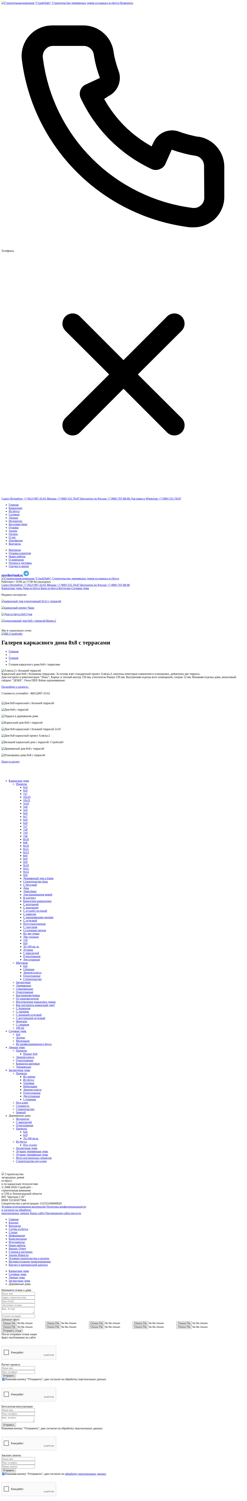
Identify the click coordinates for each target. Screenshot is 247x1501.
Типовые (28, 1083)
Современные (24, 988)
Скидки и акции (19, 566)
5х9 (25, 810)
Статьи (13, 1232)
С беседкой (30, 884)
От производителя (27, 998)
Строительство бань (35, 881)
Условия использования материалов (23, 1206)
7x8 (25, 829)
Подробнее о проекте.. (15, 686)
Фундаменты (17, 1242)
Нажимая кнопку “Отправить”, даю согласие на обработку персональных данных (55, 1379)
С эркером (22, 1011)
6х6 (25, 790)
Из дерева (29, 1076)
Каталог (14, 1222)
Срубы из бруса (18, 1229)
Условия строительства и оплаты (29, 1258)
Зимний (21, 1112)
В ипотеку (29, 897)
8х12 (26, 852)
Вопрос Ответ (17, 1248)
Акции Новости (19, 1255)
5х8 (25, 806)
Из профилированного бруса (34, 1044)
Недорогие (22, 1118)
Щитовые (22, 962)
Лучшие (28, 949)
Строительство (32, 979)
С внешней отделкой (29, 1014)
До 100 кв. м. (31, 946)
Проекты (21, 784)
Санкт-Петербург (12, 498)
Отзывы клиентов (20, 553)
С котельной (31, 904)
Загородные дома (19, 1070)
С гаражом (22, 1024)
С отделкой (30, 920)
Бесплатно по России (93, 498)
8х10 (26, 845)
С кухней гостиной (35, 910)
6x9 (25, 823)
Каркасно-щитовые (28, 1063)
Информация (17, 1235)
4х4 (18, 1034)
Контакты (15, 549)
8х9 (25, 858)
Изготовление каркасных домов (36, 1001)
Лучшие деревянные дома (32, 1151)
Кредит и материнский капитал (28, 1264)
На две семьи (31, 933)
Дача (26, 888)
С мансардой (31, 953)
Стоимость (22, 1105)
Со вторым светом (34, 930)
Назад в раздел (10, 761)
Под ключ (22, 1102)
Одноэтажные (32, 956)
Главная (13, 1219)
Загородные (23, 982)
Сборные (28, 969)
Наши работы (17, 556)
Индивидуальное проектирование (30, 1261)
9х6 (25, 875)
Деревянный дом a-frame (38, 878)
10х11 (26, 800)
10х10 (26, 797)
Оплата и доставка (20, 562)
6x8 (25, 819)
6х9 (25, 1135)
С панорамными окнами (38, 917)
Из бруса (28, 1079)
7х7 (25, 793)
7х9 (25, 940)
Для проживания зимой (37, 894)
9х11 (26, 868)
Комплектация (18, 1238)
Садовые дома (80, 588)
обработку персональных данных (85, 1473)
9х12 (26, 871)
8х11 (26, 849)
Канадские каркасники (37, 901)
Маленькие (23, 1040)
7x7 (25, 826)
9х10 (26, 865)
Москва (51, 498)
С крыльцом (30, 907)
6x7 (25, 816)
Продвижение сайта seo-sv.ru (63, 1213)
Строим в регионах (21, 1251)
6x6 (25, 813)
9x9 (25, 862)
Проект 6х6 (30, 1053)
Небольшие (30, 1086)
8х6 (25, 855)
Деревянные (23, 985)
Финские (21, 1021)
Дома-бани (30, 891)
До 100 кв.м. (31, 1138)
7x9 (25, 832)
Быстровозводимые (28, 995)
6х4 (25, 787)
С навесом (29, 914)
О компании (16, 559)
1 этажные (29, 1099)
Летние (20, 1037)
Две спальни (31, 936)
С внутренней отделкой (30, 1018)
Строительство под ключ (31, 1161)
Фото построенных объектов (34, 1157)
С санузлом (30, 927)
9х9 (25, 943)
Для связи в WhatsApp (144, 498)
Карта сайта (37, 1213)
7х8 (25, 836)
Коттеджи (65, 588)
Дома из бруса (31, 588)
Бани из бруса (50, 588)
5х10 (26, 803)
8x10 (26, 839)
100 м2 (20, 1027)
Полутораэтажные (34, 923)
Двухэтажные (31, 959)
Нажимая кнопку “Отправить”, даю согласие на (55, 1473)
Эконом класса (32, 972)
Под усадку (30, 1144)
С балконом (23, 1008)
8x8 (25, 842)
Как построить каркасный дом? (35, 1005)
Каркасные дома (11, 588)
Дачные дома (17, 1047)
